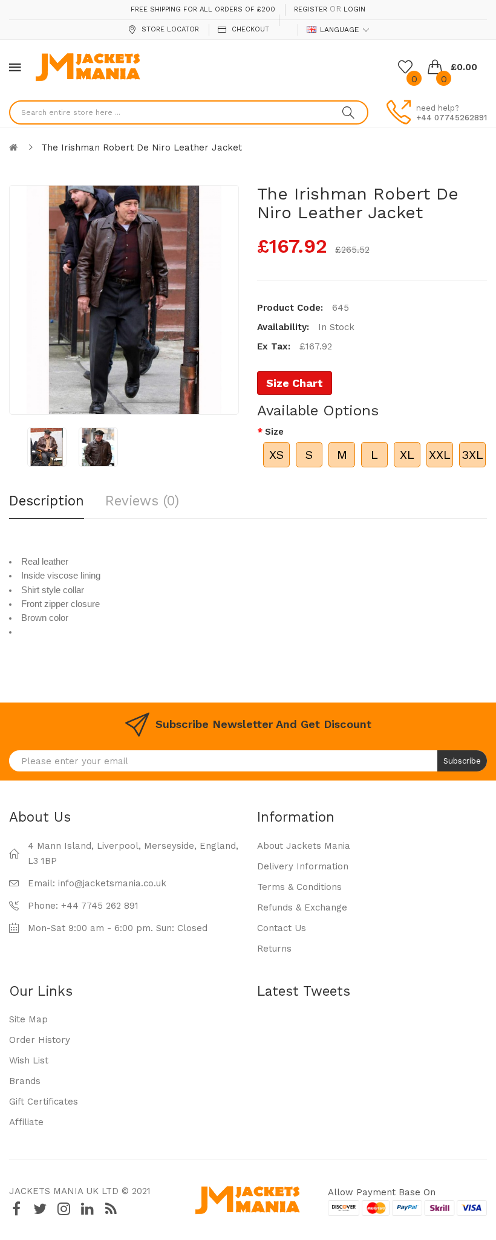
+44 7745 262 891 (100, 905)
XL (407, 454)
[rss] (110, 1208)
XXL (440, 454)
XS (276, 454)
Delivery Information (302, 866)
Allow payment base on (382, 1192)
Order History (39, 1039)
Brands (25, 1081)
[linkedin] (87, 1208)
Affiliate (26, 1122)
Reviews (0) (142, 500)
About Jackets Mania (303, 845)
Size (274, 431)
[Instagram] (63, 1208)
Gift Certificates (43, 1101)
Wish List (28, 1060)
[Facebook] (16, 1208)
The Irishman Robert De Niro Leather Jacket (141, 147)
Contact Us (281, 928)
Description (46, 500)
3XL (472, 454)
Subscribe (462, 760)
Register (310, 9)
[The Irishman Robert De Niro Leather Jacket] (47, 447)
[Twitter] (40, 1208)
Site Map (28, 1019)
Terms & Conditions (299, 886)
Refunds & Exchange (302, 907)
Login (354, 9)
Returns (274, 948)
